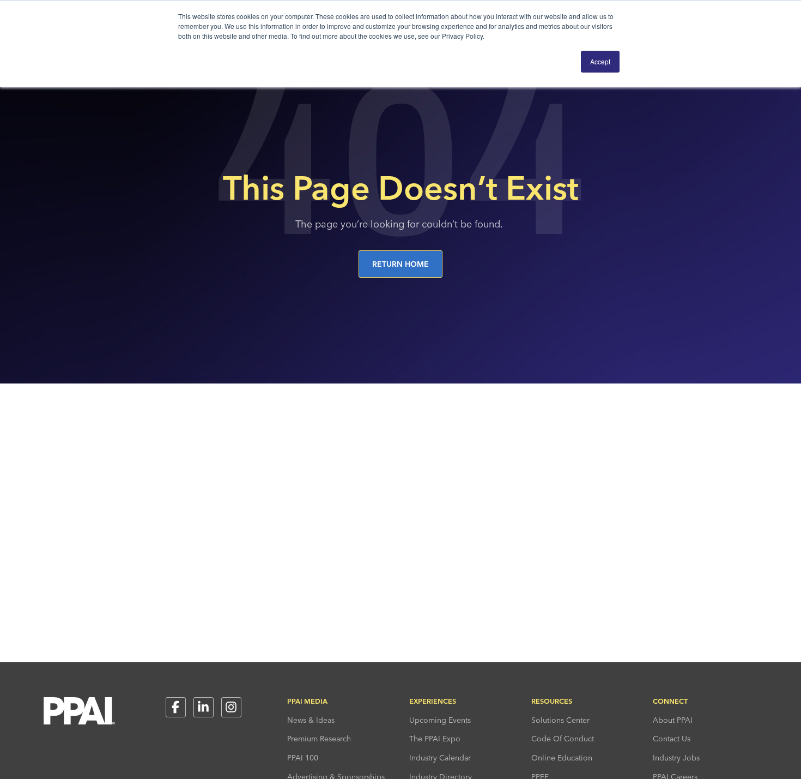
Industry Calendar (440, 758)
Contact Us (671, 739)
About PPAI (673, 720)
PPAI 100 (302, 758)
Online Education (561, 758)
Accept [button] (600, 61)
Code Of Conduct (562, 739)
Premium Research (319, 739)
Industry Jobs (676, 758)
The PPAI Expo (434, 739)
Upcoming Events (440, 720)
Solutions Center (560, 720)
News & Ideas (311, 720)
